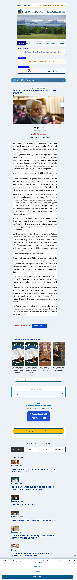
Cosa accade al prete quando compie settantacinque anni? (33, 537)
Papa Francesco (59, 43)
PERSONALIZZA (37, 567)
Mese (31, 449)
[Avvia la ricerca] (17, 380)
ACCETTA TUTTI (37, 576)
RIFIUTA (37, 571)
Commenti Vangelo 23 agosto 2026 (41, 61)
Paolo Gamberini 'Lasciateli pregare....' (34, 520)
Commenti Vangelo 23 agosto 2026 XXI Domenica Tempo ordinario (33, 488)
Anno (45, 449)
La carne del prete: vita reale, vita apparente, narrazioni (32, 554)
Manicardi (42, 43)
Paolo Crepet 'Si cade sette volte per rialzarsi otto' (41, 52)
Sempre (59, 449)
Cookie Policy (37, 562)
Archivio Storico (38, 389)
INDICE (21, 43)
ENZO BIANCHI (39, 134)
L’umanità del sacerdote (26, 505)
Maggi (29, 43)
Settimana (18, 449)
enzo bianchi (39, 326)
